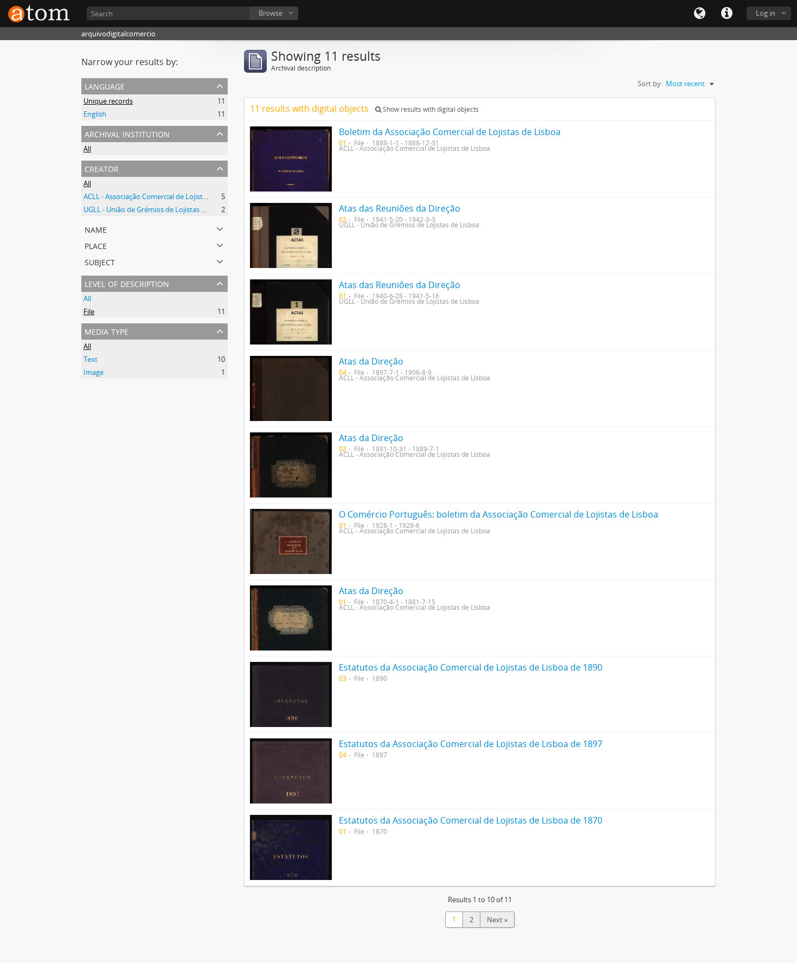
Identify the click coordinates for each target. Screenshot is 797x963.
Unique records (108, 101)
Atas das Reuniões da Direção (399, 208)
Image (93, 372)
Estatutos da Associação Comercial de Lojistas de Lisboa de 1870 (470, 820)
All (87, 149)
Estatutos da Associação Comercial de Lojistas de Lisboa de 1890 (470, 667)
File (88, 311)
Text (90, 359)
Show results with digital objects (430, 109)
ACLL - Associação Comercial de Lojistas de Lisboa (162, 196)
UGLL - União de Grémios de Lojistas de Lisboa (157, 209)
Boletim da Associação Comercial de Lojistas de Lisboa (450, 132)
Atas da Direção (371, 361)
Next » (497, 919)
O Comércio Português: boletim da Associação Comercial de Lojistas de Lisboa (498, 514)
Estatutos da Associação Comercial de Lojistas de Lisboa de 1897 (470, 744)
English (94, 114)
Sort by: (650, 83)
